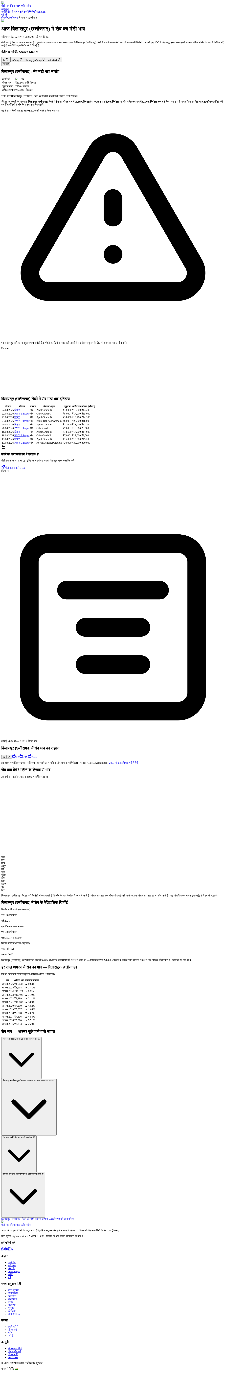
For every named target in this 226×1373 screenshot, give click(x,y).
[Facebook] (5, 1249)
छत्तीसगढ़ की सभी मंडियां (62, 1219)
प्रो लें (4, 14)
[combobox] (5, 59)
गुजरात (11, 1308)
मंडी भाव (14, 11)
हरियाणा (12, 1305)
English (5, 8)
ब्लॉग (35, 11)
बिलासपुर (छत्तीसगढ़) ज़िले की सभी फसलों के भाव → (26, 1219)
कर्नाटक (12, 1310)
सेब (6, 17)
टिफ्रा (17, 410)
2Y (9, 757)
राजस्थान (12, 1299)
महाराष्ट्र (12, 1296)
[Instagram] (8, 1249)
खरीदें (27, 11)
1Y (4, 757)
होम (3, 17)
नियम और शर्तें (14, 1351)
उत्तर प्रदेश (13, 1290)
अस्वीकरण (13, 1357)
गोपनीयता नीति (15, 1348)
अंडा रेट (21, 11)
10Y (25, 756)
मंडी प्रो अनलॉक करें (15, 467)
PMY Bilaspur (21, 413)
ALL (34, 756)
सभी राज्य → (14, 1313)
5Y (17, 756)
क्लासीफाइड (14, 1271)
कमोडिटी (5, 11)
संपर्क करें (12, 1329)
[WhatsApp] (2, 1249)
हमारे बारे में (13, 1326)
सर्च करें (6, 64)
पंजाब (10, 1302)
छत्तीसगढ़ (13, 17)
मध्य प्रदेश (13, 1293)
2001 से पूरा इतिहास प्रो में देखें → (125, 762)
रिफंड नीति (13, 1354)
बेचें (31, 11)
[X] (11, 1249)
